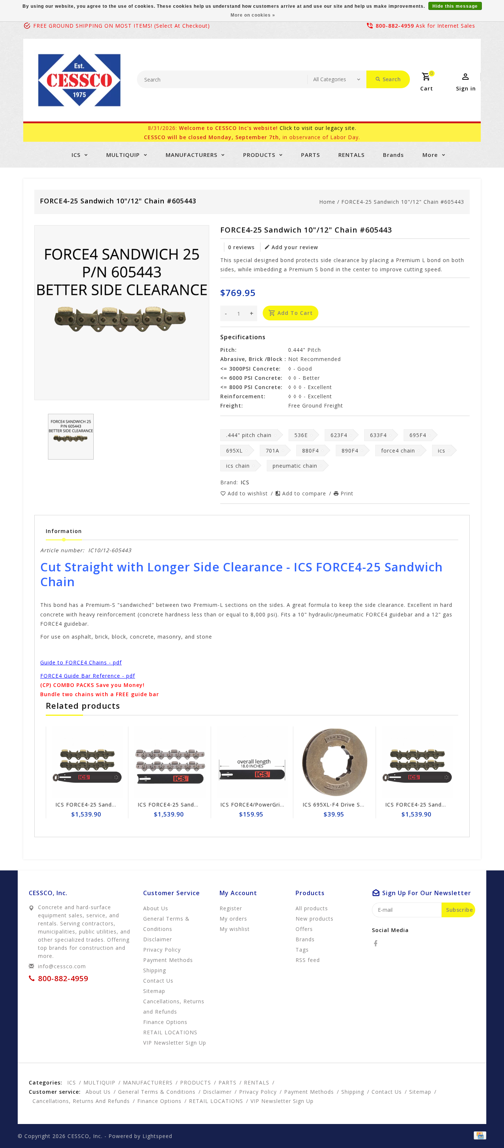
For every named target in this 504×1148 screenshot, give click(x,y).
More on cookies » (253, 15)
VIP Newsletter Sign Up (174, 1042)
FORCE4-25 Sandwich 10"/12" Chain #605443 (402, 201)
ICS (76, 154)
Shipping (154, 970)
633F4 (378, 435)
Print (347, 493)
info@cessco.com (62, 966)
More (430, 154)
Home (327, 201)
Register (231, 908)
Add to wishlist (249, 493)
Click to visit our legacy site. (318, 127)
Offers (304, 928)
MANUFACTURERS (191, 154)
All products (312, 908)
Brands (393, 154)
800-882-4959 (395, 25)
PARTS (310, 154)
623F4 (339, 435)
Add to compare (305, 493)
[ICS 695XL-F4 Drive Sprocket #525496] (334, 762)
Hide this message (455, 6)
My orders (233, 918)
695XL (234, 450)
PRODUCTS (259, 154)
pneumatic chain (295, 465)
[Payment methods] (478, 1135)
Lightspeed (157, 1136)
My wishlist (235, 928)
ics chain (238, 465)
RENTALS (351, 154)
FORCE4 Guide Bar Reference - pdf (87, 675)
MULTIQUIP (123, 154)
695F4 (418, 435)
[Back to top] (481, 1125)
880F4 (310, 450)
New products (315, 918)
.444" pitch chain (249, 435)
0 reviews (241, 247)
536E (301, 435)
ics (441, 450)
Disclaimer (157, 939)
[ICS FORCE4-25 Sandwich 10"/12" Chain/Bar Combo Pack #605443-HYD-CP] (170, 762)
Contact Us (158, 980)
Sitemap (154, 990)
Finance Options (165, 1021)
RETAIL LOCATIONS (170, 1032)
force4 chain (398, 450)
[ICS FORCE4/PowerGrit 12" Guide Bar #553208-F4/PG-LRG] (252, 762)
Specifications (243, 337)
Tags (302, 949)
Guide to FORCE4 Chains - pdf (81, 662)
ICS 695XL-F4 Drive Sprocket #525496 (355, 804)
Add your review (295, 247)
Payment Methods (168, 959)
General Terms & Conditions (166, 923)
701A (272, 450)
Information (64, 531)
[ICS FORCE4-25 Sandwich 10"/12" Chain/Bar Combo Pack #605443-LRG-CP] (87, 762)
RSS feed (308, 959)
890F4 (350, 450)
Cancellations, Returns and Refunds (173, 1006)
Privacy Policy (162, 949)
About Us (155, 908)
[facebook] (378, 943)
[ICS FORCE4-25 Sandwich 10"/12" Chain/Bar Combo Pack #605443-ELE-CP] (417, 762)
